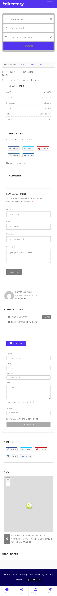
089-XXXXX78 (19, 317)
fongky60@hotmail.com (24, 322)
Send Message (28, 424)
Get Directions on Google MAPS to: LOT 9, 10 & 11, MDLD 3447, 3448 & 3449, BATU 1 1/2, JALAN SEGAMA (31, 539)
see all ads (20, 298)
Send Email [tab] (18, 343)
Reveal (46, 317)
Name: (9, 209)
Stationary (23, 80)
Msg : (9, 382)
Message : (11, 246)
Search (28, 46)
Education (13, 65)
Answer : (10, 408)
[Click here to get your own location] (51, 37)
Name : (10, 354)
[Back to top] (48, 578)
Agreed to (24, 419)
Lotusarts (49, 574)
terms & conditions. (28, 419)
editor (18, 292)
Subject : (10, 373)
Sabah (38, 80)
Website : (10, 234)
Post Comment (14, 272)
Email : (9, 221)
